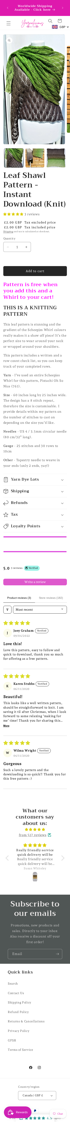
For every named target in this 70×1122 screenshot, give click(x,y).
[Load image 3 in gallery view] (56, 158)
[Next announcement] (62, 8)
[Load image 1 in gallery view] (13, 158)
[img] (35, 829)
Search (13, 983)
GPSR (12, 1040)
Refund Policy (18, 1012)
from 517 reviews (32, 835)
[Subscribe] (57, 954)
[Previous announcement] (7, 8)
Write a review (35, 582)
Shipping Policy (19, 1002)
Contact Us (16, 993)
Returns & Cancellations (26, 1021)
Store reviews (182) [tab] (51, 597)
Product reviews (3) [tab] (19, 597)
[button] (8, 23)
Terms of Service (20, 1050)
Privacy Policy (18, 1031)
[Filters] (7, 610)
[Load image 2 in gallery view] (35, 158)
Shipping (8, 231)
